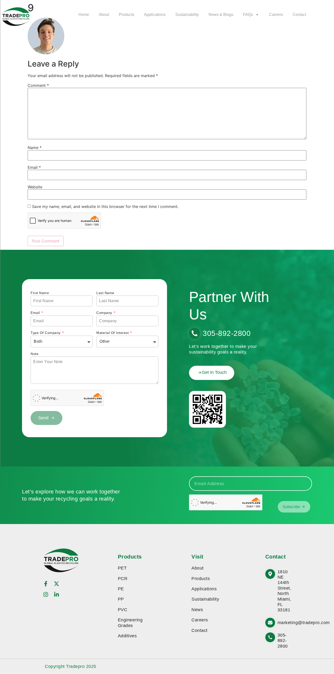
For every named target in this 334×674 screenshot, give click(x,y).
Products (126, 14)
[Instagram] (45, 594)
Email (34, 167)
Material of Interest (113, 333)
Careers (276, 14)
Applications (155, 14)
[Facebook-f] (45, 583)
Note (34, 354)
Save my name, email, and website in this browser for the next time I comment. (105, 206)
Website (35, 187)
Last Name (105, 293)
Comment (38, 85)
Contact (299, 14)
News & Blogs (221, 14)
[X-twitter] (56, 583)
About (104, 14)
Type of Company (46, 333)
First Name (40, 293)
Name (35, 147)
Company (104, 313)
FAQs (248, 14)
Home (83, 14)
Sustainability (187, 14)
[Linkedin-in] (56, 594)
